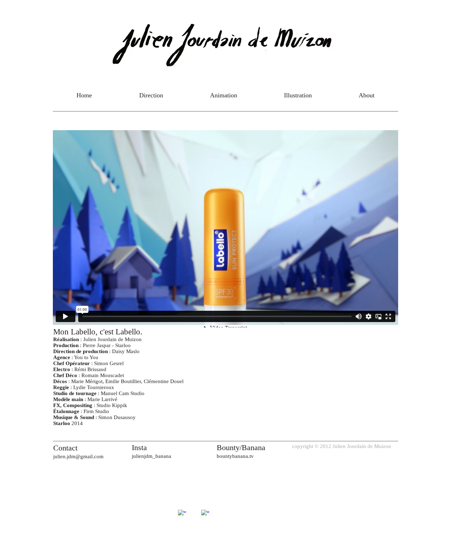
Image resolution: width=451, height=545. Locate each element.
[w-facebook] (205, 514)
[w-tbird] (194, 509)
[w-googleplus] (182, 514)
